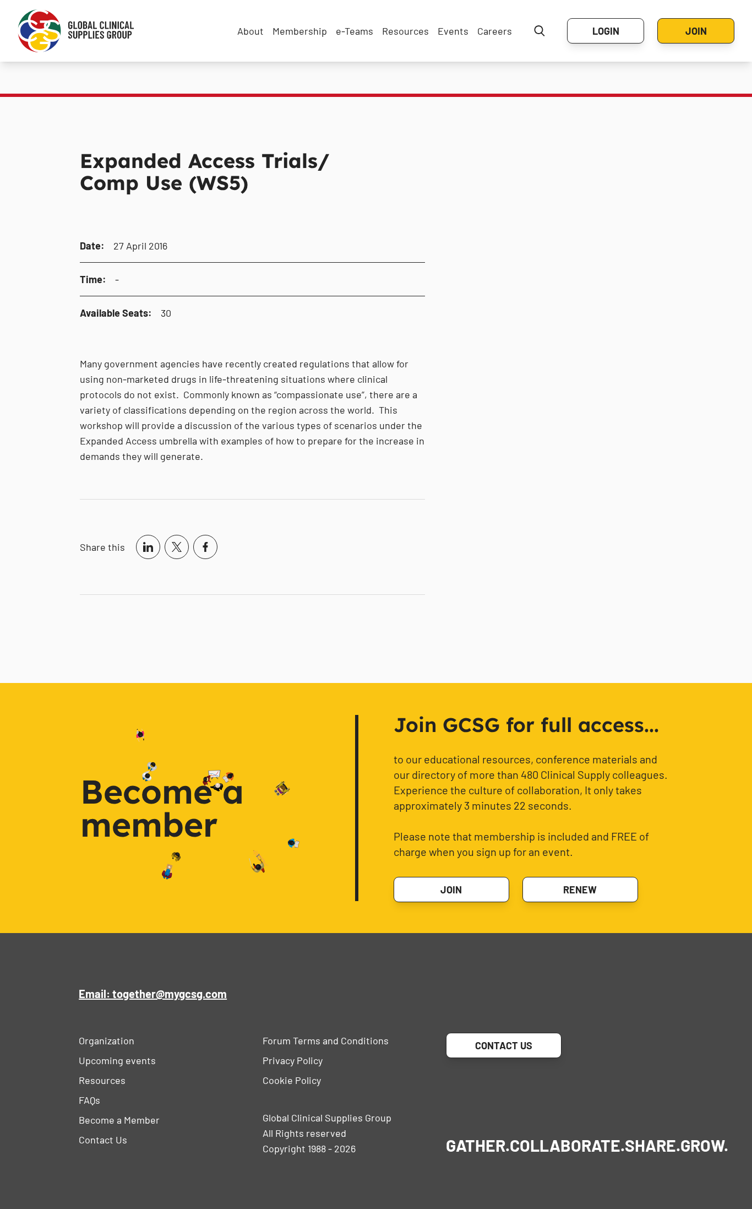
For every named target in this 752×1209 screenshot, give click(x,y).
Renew (580, 889)
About (250, 31)
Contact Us (103, 1140)
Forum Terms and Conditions (326, 1040)
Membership (300, 31)
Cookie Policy (292, 1080)
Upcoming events (117, 1060)
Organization (106, 1040)
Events (453, 31)
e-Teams (354, 31)
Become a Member (119, 1120)
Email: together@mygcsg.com (153, 993)
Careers (494, 31)
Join (696, 31)
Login (605, 31)
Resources (405, 31)
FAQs (89, 1100)
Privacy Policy (293, 1060)
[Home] (76, 31)
